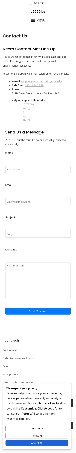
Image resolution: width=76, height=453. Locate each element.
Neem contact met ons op (18, 382)
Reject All (37, 435)
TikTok (26, 120)
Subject (10, 217)
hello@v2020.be (53, 81)
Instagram (28, 108)
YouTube (28, 116)
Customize (37, 428)
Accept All (36, 443)
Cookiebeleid (10, 350)
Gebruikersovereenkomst (18, 358)
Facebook (28, 104)
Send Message (38, 311)
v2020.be (38, 11)
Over (6, 366)
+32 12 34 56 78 (34, 85)
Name (9, 152)
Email (8, 185)
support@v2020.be (32, 81)
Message (11, 249)
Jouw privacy (10, 374)
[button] (38, 20)
